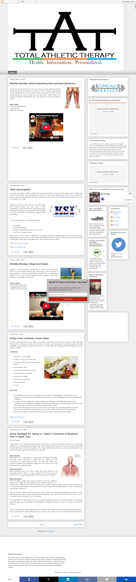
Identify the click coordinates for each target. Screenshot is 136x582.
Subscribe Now (67, 299)
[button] (68, 282)
